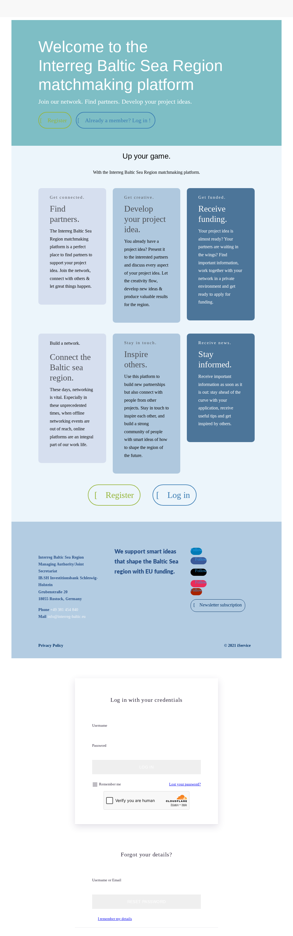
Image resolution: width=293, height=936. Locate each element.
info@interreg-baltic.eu (66, 616)
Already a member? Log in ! (118, 120)
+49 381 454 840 (64, 610)
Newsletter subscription (220, 604)
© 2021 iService (237, 645)
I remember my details (115, 919)
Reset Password (146, 901)
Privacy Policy (50, 645)
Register (57, 120)
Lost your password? (185, 784)
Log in (178, 495)
